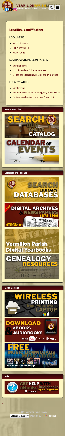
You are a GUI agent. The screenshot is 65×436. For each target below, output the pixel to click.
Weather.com (19, 88)
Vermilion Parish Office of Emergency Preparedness (36, 92)
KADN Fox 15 (19, 52)
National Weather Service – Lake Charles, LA (33, 97)
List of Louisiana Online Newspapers (29, 70)
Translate (51, 415)
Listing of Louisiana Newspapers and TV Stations (35, 74)
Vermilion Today (20, 65)
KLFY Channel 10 (21, 48)
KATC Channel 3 (20, 43)
